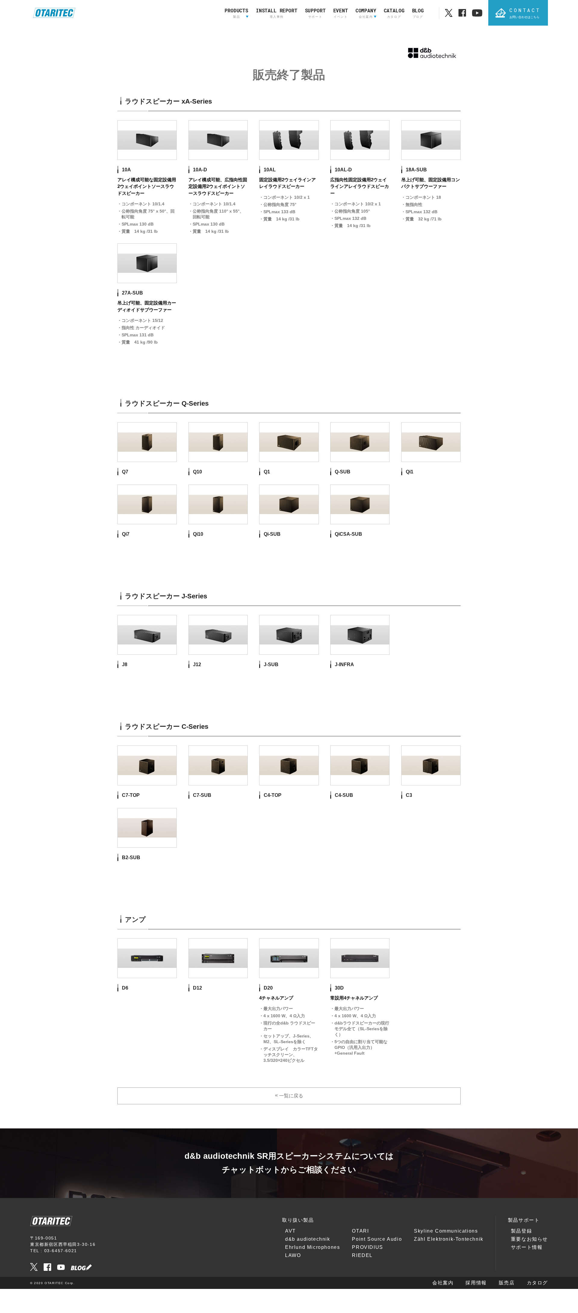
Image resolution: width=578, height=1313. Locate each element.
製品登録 (521, 1230)
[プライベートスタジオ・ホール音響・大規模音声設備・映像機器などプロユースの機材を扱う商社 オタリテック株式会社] (54, 13)
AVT (290, 1230)
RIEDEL (362, 1255)
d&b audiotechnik (307, 1239)
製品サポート (524, 1220)
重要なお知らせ (529, 1239)
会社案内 (442, 1282)
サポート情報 (527, 1247)
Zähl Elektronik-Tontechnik (448, 1239)
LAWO (293, 1255)
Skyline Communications (446, 1230)
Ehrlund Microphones (312, 1247)
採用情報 (475, 1282)
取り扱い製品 (298, 1220)
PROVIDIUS (367, 1247)
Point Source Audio (377, 1239)
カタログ (537, 1282)
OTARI (360, 1230)
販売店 (507, 1282)
